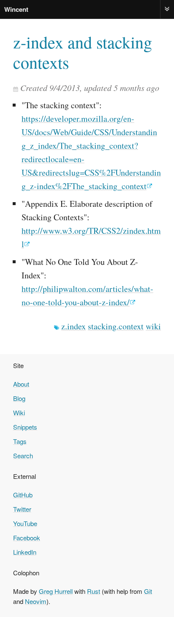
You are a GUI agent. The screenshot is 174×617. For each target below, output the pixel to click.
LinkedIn (24, 552)
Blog (19, 398)
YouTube (25, 523)
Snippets (25, 426)
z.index (73, 326)
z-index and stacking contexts (82, 52)
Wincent (16, 9)
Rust (93, 591)
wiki (153, 326)
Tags (20, 441)
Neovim (35, 601)
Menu (167, 9)
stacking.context (116, 326)
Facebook (26, 537)
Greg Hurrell (56, 591)
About (21, 383)
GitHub (23, 494)
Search (23, 455)
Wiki (19, 412)
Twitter (22, 509)
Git (148, 591)
